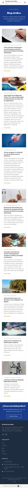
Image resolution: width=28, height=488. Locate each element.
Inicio (3, 443)
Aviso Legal (17, 479)
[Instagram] (6, 434)
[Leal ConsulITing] (21, 486)
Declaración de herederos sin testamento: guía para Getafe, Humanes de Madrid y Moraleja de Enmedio (14, 210)
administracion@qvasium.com (11, 464)
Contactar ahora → (14, 416)
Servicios (4, 445)
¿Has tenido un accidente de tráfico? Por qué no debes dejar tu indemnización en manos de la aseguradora (14, 98)
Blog (3, 448)
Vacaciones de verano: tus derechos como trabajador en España (13, 299)
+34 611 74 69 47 (8, 461)
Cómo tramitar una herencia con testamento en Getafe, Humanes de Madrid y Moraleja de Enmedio (13, 50)
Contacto (4, 453)
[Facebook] (3, 434)
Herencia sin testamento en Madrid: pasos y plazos (12, 341)
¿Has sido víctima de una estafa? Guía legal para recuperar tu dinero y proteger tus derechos (13, 254)
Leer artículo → (8, 70)
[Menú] (25, 2)
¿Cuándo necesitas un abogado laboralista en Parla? (14, 380)
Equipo (3, 451)
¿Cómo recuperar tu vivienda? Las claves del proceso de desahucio (13, 154)
